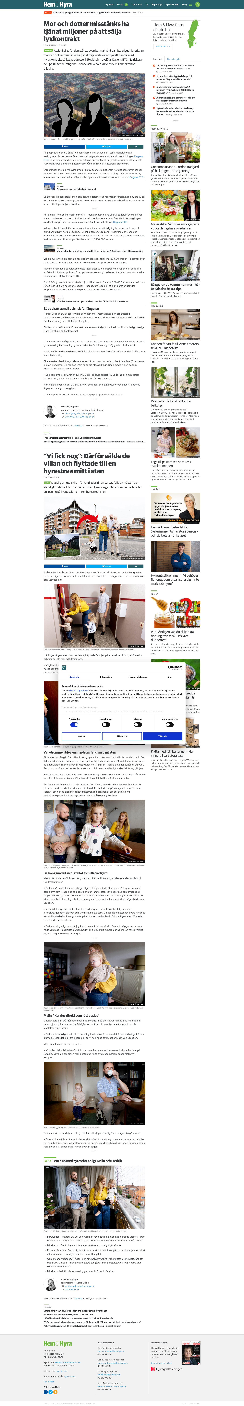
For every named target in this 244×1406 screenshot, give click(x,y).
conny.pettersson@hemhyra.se (112, 1363)
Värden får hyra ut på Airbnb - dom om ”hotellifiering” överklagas (75, 1311)
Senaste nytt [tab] (173, 59)
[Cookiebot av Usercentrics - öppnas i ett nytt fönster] (170, 668)
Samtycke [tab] (74, 677)
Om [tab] (169, 677)
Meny (184, 4)
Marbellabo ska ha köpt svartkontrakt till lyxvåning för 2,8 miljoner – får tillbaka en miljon (100, 251)
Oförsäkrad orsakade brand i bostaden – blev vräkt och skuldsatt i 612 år (78, 1318)
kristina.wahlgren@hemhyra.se (80, 1286)
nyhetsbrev (69, 1376)
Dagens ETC (136, 177)
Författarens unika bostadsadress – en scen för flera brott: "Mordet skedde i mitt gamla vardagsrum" (92, 1322)
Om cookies (195, 1403)
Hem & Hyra (61, 1371)
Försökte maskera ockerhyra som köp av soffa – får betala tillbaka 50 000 (92, 301)
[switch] (106, 724)
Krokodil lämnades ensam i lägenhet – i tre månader (68, 1315)
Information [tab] (106, 677)
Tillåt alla (162, 736)
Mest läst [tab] (157, 59)
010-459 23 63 (72, 1289)
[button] (122, 4)
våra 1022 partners (78, 690)
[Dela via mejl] (135, 147)
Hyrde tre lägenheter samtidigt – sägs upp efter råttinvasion (72, 438)
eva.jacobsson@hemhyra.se (111, 1351)
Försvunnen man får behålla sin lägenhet (76, 189)
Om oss (185, 1403)
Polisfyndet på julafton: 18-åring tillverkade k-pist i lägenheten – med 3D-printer (82, 1326)
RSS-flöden (49, 1381)
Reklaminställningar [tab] (138, 677)
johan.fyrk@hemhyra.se (108, 1374)
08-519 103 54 (72, 416)
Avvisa (81, 736)
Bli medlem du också (161, 1363)
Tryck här (78, 426)
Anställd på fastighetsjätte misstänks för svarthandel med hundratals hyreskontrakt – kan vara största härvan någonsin (101, 442)
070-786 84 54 (87, 416)
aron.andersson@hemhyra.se (111, 1386)
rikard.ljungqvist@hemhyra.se (79, 413)
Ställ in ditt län (163, 46)
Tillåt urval (122, 736)
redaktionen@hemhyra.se (67, 1362)
